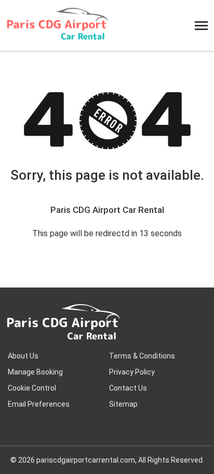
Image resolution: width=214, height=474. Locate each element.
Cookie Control (32, 388)
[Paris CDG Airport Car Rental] (57, 25)
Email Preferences (39, 404)
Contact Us (128, 388)
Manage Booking (35, 372)
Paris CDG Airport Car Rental (107, 210)
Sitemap (123, 404)
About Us (23, 356)
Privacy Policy (132, 372)
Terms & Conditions (142, 356)
